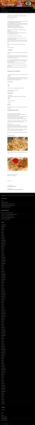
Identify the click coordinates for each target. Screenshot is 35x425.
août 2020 (2, 318)
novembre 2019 (3, 332)
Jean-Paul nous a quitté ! (4, 202)
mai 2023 (2, 266)
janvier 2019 (3, 347)
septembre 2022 (3, 279)
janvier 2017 (3, 385)
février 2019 (3, 346)
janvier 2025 (3, 238)
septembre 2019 (3, 335)
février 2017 (3, 383)
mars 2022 (2, 288)
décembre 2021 (3, 293)
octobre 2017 (3, 371)
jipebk (2, 212)
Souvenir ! (2, 200)
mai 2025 (2, 232)
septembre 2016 (3, 391)
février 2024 (3, 255)
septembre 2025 (3, 226)
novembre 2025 (3, 224)
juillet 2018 (2, 357)
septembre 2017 (3, 372)
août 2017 (2, 374)
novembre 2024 (3, 241)
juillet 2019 (2, 338)
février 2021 (3, 308)
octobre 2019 (3, 333)
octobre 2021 (3, 296)
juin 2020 (2, 321)
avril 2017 (2, 380)
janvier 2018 (3, 366)
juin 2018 (2, 358)
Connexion (2, 415)
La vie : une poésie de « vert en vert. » (9, 215)
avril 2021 (2, 305)
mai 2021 (2, 304)
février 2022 (3, 290)
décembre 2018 (3, 349)
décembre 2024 (3, 240)
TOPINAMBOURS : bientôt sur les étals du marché (8, 205)
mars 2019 (2, 344)
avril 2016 (2, 399)
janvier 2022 (3, 291)
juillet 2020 (2, 319)
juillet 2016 (2, 394)
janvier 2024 (3, 257)
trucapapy (3, 7)
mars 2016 (2, 400)
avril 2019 (2, 343)
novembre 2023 (3, 260)
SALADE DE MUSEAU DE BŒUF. (11, 186)
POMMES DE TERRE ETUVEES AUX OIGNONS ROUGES (14, 189)
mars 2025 (2, 235)
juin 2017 (2, 377)
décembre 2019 (3, 330)
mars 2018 (2, 363)
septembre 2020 (3, 316)
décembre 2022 (3, 274)
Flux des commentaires (4, 418)
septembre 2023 (3, 263)
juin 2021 (2, 302)
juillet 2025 (2, 229)
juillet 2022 (2, 282)
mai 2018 (2, 360)
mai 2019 (2, 341)
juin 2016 (2, 396)
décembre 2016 (3, 386)
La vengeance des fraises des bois (8, 212)
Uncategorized (3, 409)
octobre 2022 (3, 277)
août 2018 (2, 355)
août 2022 (2, 280)
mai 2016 (2, 397)
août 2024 (2, 246)
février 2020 (3, 327)
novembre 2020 (3, 313)
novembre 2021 (3, 294)
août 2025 (2, 227)
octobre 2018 (3, 352)
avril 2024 (2, 252)
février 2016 (3, 402)
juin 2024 (2, 249)
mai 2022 (2, 285)
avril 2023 (2, 268)
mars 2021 (2, 307)
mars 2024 (2, 254)
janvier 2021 (3, 310)
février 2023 (3, 271)
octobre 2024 (3, 243)
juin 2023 (2, 265)
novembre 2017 (3, 369)
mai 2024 (2, 251)
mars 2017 (2, 382)
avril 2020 (2, 324)
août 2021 (2, 299)
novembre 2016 (3, 388)
